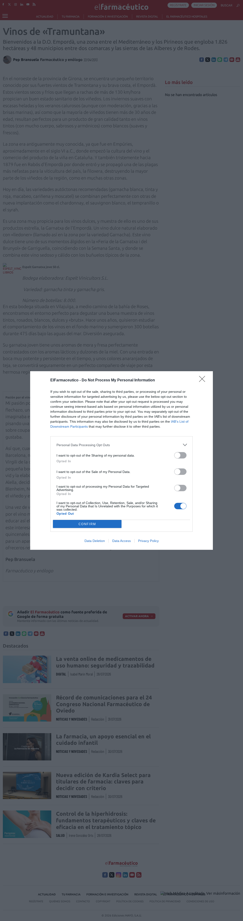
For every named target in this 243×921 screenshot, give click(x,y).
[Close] (203, 380)
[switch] (180, 455)
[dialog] (121, 460)
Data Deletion (94, 541)
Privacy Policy (148, 541)
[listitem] (121, 444)
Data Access (121, 541)
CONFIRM (87, 524)
